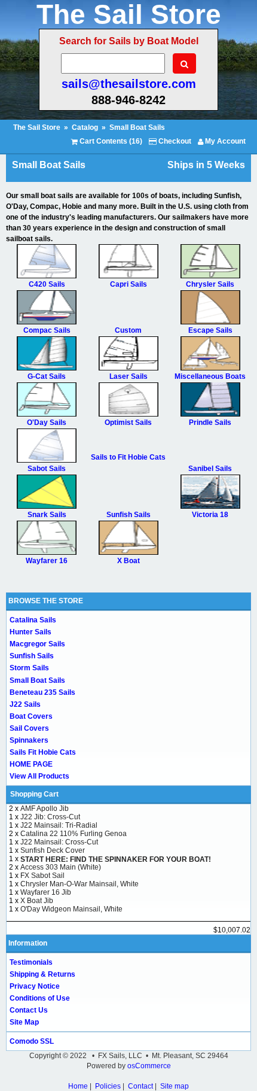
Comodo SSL (32, 1041)
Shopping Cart (34, 794)
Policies (108, 1086)
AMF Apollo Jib (44, 808)
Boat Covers (31, 716)
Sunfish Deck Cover (52, 850)
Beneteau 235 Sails (42, 692)
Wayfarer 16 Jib (45, 892)
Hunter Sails (30, 632)
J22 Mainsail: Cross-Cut (59, 842)
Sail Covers (29, 728)
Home (78, 1086)
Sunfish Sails (32, 656)
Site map (174, 1086)
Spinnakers (29, 740)
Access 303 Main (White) (60, 867)
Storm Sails (29, 668)
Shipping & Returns (42, 974)
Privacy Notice (35, 986)
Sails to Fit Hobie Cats (128, 457)
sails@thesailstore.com (129, 83)
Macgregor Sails (37, 644)
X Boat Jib (36, 900)
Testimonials (31, 962)
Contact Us (29, 1010)
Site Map (24, 1022)
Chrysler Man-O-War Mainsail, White (79, 884)
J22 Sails (25, 704)
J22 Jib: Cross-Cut (50, 817)
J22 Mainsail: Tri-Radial (58, 825)
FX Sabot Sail (42, 875)
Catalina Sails (33, 620)
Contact (140, 1086)
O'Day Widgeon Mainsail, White (71, 909)
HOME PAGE (31, 764)
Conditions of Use (40, 998)
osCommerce (149, 1066)
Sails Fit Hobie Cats (43, 752)
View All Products (39, 776)
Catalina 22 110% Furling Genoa (73, 833)
